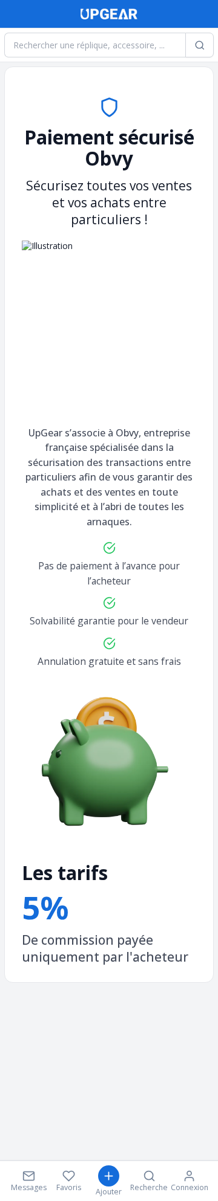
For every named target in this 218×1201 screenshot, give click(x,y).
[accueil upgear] (109, 13)
